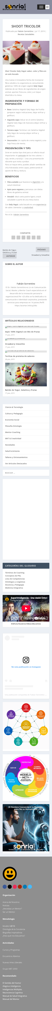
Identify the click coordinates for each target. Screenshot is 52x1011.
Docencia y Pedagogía (14, 585)
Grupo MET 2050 (10, 968)
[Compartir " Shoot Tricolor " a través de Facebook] (13, 237)
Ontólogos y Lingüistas (15, 582)
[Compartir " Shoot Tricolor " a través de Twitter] (18, 237)
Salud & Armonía (12, 451)
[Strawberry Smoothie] (26, 339)
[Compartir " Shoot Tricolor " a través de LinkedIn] (28, 237)
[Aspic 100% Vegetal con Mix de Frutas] (26, 327)
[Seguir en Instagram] (15, 887)
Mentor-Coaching (12, 432)
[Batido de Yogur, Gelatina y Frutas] (26, 374)
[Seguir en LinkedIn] (25, 887)
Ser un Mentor (9, 912)
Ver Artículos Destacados (16, 463)
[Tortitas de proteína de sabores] (26, 351)
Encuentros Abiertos (11, 956)
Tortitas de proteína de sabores (20, 356)
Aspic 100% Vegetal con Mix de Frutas (22, 332)
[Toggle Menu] (41, 7)
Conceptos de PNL (13, 576)
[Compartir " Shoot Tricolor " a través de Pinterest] (23, 237)
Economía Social (12, 420)
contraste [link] (22, 155)
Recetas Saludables (26, 34)
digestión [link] (36, 182)
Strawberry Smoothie (15, 344)
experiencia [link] (41, 204)
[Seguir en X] (10, 887)
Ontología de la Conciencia (14, 929)
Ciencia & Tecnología (14, 407)
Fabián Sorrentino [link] (21, 214)
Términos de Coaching (14, 572)
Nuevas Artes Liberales (12, 962)
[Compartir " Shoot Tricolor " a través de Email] (33, 237)
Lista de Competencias (15, 579)
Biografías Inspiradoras (12, 932)
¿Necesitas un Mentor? (12, 908)
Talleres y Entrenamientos (16, 457)
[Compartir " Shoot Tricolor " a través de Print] (38, 237)
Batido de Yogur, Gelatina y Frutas (21, 390)
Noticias (6, 905)
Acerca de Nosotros (11, 902)
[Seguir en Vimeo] (30, 887)
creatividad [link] (28, 207)
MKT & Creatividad (13, 438)
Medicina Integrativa (14, 588)
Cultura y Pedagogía (14, 413)
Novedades (10, 445)
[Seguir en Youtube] (20, 887)
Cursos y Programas (11, 950)
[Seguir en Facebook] (5, 887)
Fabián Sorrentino (25, 31)
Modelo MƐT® (9, 926)
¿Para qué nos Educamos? (14, 935)
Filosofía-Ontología (13, 426)
